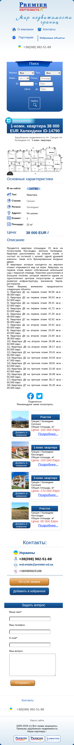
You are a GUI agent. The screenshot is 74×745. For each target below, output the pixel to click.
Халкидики (33, 207)
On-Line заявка (29, 581)
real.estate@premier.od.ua (36, 564)
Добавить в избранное (21, 433)
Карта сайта (37, 720)
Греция (31, 201)
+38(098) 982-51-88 (37, 47)
